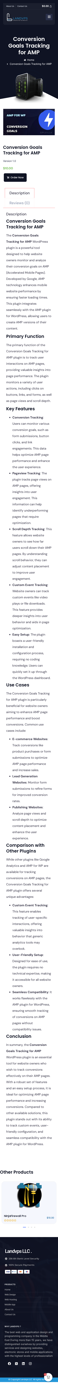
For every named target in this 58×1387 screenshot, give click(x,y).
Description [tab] (19, 193)
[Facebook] (9, 1363)
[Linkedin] (23, 1363)
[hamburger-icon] (49, 17)
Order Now (17, 177)
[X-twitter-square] (16, 1363)
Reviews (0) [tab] (19, 202)
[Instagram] (30, 1363)
